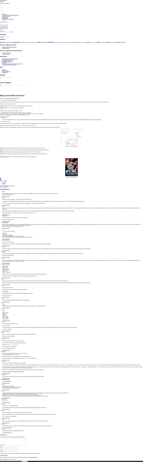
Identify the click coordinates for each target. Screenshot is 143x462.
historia (33, 42)
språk (108, 42)
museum (83, 42)
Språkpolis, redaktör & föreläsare (8, 19)
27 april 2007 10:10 (15, 98)
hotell (36, 42)
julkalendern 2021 (57, 42)
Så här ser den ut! (5, 291)
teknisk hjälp (9, 381)
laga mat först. (14, 416)
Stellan (3, 191)
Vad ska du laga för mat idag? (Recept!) (9, 64)
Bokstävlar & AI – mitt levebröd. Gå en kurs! (10, 58)
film (29, 42)
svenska (119, 42)
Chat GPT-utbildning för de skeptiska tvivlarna (10, 15)
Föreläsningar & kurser (6, 16)
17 (1, 27)
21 (6, 27)
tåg (123, 42)
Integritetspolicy (5, 17)
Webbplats (2, 451)
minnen (78, 42)
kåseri (67, 42)
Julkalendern (51, 42)
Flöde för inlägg (5, 70)
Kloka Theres (4, 398)
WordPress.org (4, 72)
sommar (105, 42)
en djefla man (4, 215)
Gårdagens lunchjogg (10, 185)
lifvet (69, 42)
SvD (15, 100)
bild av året (14, 127)
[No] (27, 461)
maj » (4, 30)
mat (73, 42)
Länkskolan (4, 62)
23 (0, 28)
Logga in (3, 69)
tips (121, 42)
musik (85, 42)
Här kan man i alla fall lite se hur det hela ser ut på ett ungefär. (13, 371)
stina (3, 278)
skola (103, 42)
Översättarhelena (5, 222)
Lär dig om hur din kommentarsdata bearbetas (30, 457)
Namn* (1, 447)
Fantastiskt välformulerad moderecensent (9, 47)
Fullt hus (6, 186)
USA (125, 42)
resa (98, 42)
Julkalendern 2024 (62, 42)
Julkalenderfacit (5, 18)
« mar (1, 30)
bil (20, 42)
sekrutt (101, 42)
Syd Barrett (17, 260)
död (24, 42)
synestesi (12, 100)
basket (17, 42)
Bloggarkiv (4, 14)
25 (2, 28)
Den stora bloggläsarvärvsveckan (8, 59)
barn (11, 42)
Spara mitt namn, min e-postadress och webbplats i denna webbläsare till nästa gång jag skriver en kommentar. (20, 453)
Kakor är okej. (24, 461)
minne (75, 42)
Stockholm (115, 42)
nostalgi (88, 42)
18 (2, 27)
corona (22, 42)
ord (90, 42)
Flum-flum (4, 182)
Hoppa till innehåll (3, 0)
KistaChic (4, 374)
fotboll (31, 42)
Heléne (3, 251)
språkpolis (111, 42)
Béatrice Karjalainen (5, 379)
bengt (3, 384)
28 (6, 28)
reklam (96, 42)
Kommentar (2, 445)
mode (81, 42)
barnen (14, 42)
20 (5, 27)
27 (5, 28)
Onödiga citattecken (5, 48)
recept (93, 42)
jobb (38, 42)
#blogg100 (2, 42)
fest (27, 42)
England (26, 42)
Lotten (3, 197)
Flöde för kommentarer (6, 71)
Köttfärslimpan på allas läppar (7, 61)
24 (1, 28)
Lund (71, 42)
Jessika (3, 423)
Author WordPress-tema (4, 459)
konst (65, 42)
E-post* (1, 449)
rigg (3, 258)
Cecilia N (4, 351)
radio (92, 42)
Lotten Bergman (8, 98)
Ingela (3, 206)
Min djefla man (21, 105)
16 (0, 27)
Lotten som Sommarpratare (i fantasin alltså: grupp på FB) (12, 63)
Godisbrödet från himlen (6, 60)
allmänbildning (8, 42)
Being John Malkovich (4, 156)
